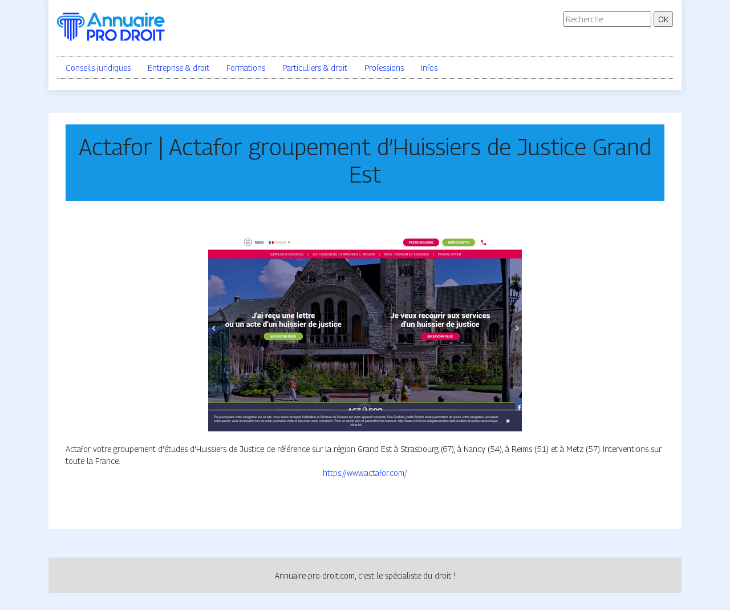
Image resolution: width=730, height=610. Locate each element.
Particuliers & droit (314, 67)
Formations (245, 67)
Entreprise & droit (178, 67)
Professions (384, 67)
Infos (429, 67)
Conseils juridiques (98, 67)
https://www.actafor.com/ (365, 473)
